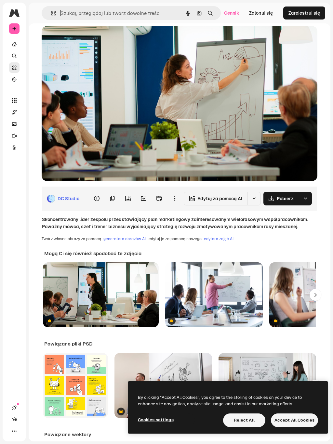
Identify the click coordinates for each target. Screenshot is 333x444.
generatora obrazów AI (124, 239)
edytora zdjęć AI (218, 239)
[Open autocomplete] (51, 13)
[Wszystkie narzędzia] (14, 100)
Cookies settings (156, 420)
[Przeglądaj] (14, 79)
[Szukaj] (14, 56)
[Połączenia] (14, 407)
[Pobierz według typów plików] (305, 198)
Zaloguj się (261, 13)
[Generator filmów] (14, 135)
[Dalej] (315, 294)
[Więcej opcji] (174, 198)
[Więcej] (14, 431)
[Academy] (14, 419)
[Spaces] (14, 112)
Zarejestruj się (304, 13)
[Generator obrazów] (14, 124)
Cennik (231, 13)
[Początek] (14, 44)
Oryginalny (86, 38)
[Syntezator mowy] (14, 147)
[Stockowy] (14, 67)
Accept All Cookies (294, 420)
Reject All (244, 420)
